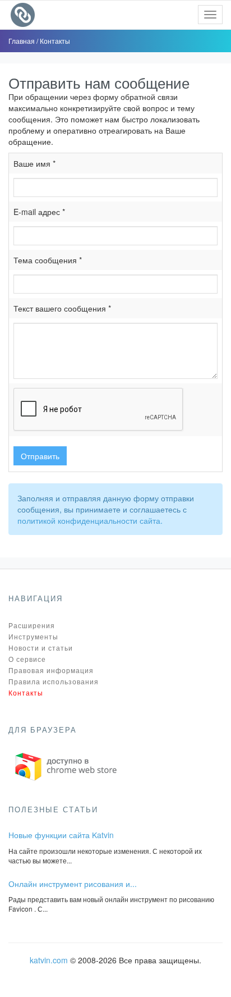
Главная (22, 40)
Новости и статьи (40, 647)
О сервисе (27, 659)
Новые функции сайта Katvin (61, 834)
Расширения (31, 625)
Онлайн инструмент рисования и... (72, 883)
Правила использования (53, 681)
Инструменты (33, 636)
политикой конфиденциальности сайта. (90, 520)
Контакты (55, 40)
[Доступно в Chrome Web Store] (66, 765)
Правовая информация (51, 670)
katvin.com (49, 960)
